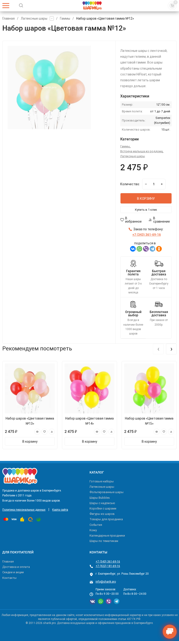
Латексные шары (34, 18)
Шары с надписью (102, 503)
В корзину (30, 441)
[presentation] (158, 349)
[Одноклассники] (159, 249)
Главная (8, 18)
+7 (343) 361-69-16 (108, 561)
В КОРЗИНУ (146, 198)
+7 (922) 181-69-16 (108, 566)
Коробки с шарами (103, 508)
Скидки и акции (13, 572)
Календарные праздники (107, 535)
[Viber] (146, 249)
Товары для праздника (106, 519)
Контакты (9, 578)
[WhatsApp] (139, 249)
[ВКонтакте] (133, 249)
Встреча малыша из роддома (141, 151)
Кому (93, 530)
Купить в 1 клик (146, 209)
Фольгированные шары (107, 492)
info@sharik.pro (106, 581)
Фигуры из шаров (102, 514)
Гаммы (65, 18)
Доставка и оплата (16, 567)
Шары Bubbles (100, 497)
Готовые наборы (102, 481)
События (96, 525)
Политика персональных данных (23, 509)
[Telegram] (152, 249)
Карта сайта (60, 509)
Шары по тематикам (104, 541)
